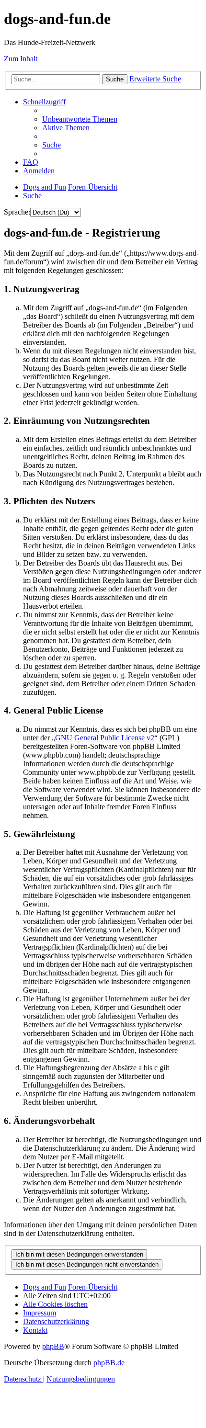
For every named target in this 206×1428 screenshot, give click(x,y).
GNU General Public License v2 (104, 738)
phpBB (53, 1346)
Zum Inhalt (20, 59)
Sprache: (17, 212)
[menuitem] (79, 119)
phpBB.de (109, 1363)
